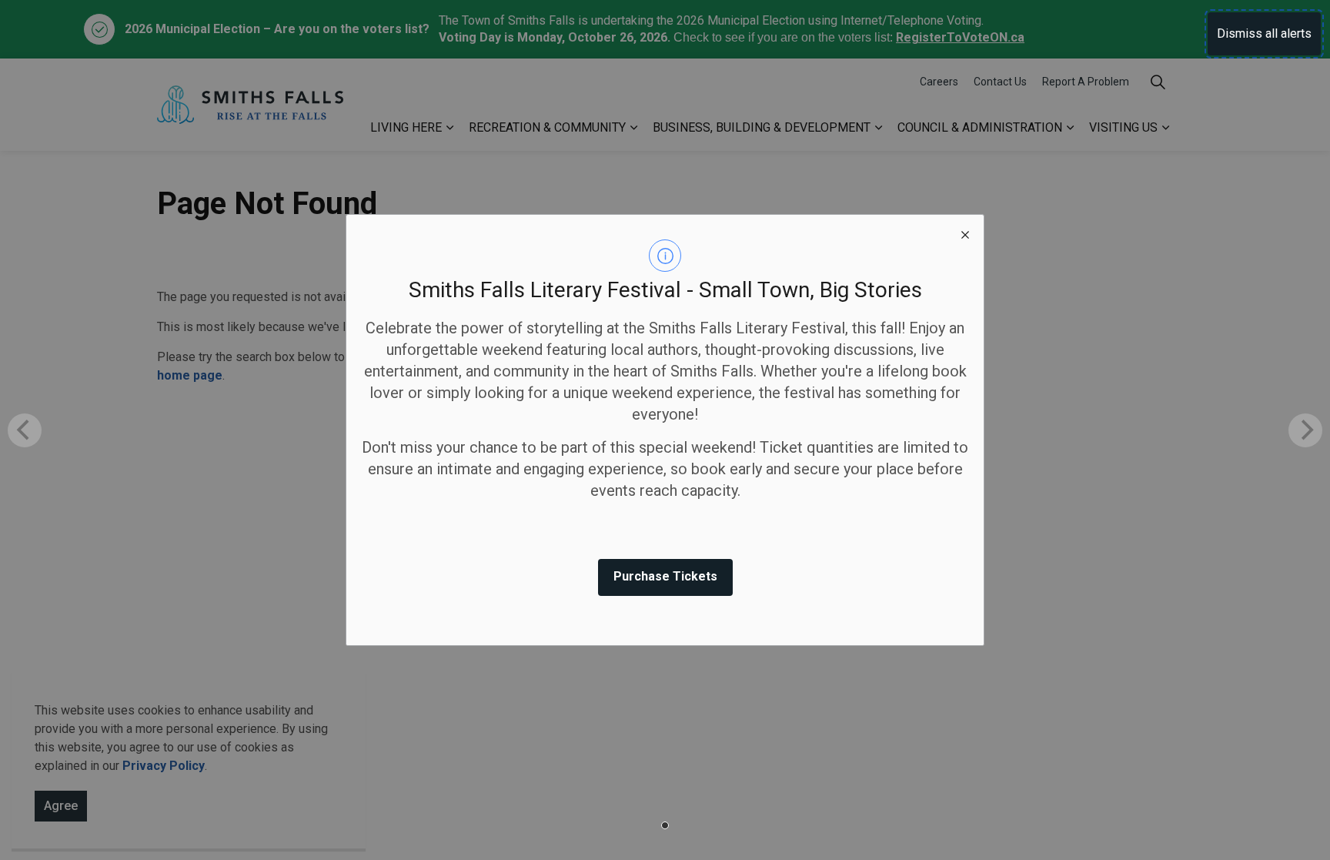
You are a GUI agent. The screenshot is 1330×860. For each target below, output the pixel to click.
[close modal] (965, 233)
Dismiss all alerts (1264, 33)
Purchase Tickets (665, 576)
